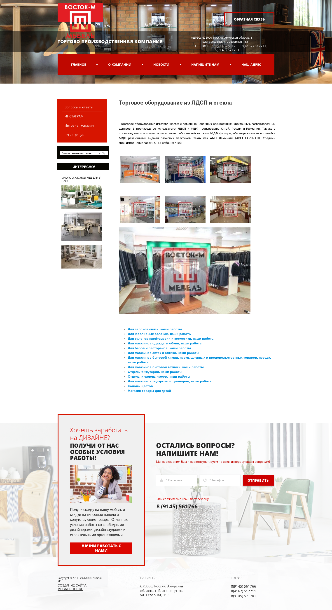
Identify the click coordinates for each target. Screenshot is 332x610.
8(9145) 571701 (227, 50)
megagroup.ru (70, 589)
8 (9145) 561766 (177, 506)
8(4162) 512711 (254, 46)
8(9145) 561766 (227, 46)
